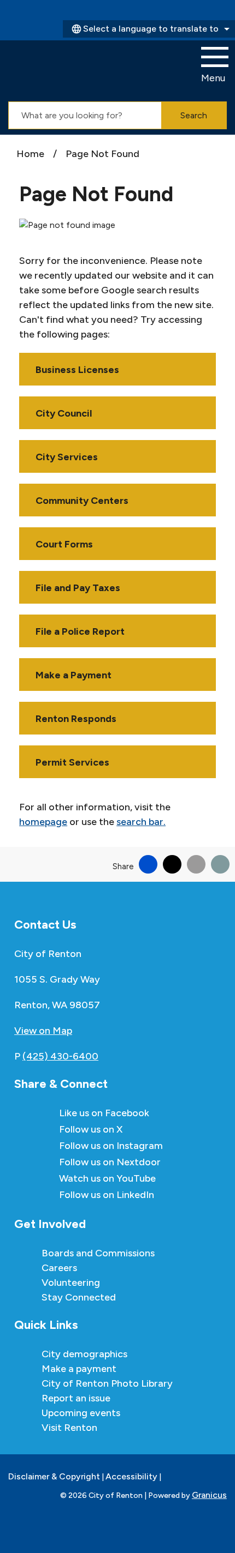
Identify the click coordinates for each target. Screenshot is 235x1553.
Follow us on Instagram (111, 1146)
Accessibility (131, 1476)
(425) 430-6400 (60, 1056)
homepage (43, 822)
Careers (59, 1268)
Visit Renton (69, 1428)
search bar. (141, 822)
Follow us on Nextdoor (110, 1162)
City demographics (84, 1354)
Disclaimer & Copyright (54, 1476)
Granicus (209, 1495)
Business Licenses (77, 370)
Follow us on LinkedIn (106, 1195)
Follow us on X (90, 1129)
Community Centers (82, 501)
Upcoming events (81, 1413)
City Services (67, 457)
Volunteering (71, 1283)
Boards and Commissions (98, 1253)
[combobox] (149, 29)
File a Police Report (80, 631)
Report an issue (76, 1398)
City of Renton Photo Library (107, 1383)
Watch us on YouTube (107, 1178)
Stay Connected (79, 1297)
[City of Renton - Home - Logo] (64, 65)
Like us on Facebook (104, 1113)
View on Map (43, 1031)
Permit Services (72, 762)
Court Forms (64, 544)
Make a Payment (73, 675)
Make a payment (79, 1369)
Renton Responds (76, 719)
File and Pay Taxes (78, 588)
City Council (64, 413)
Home (30, 154)
